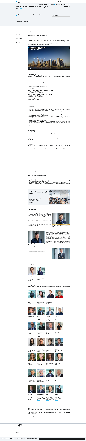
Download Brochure (55, 15)
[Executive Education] (25, 4)
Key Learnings (18, 34)
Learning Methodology (19, 38)
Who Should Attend (18, 35)
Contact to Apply (55, 18)
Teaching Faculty (18, 42)
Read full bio (29, 280)
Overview (17, 31)
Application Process (18, 43)
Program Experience (18, 39)
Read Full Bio (56, 301)
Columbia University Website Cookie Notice (27, 439)
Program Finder (41, 4)
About (69, 4)
